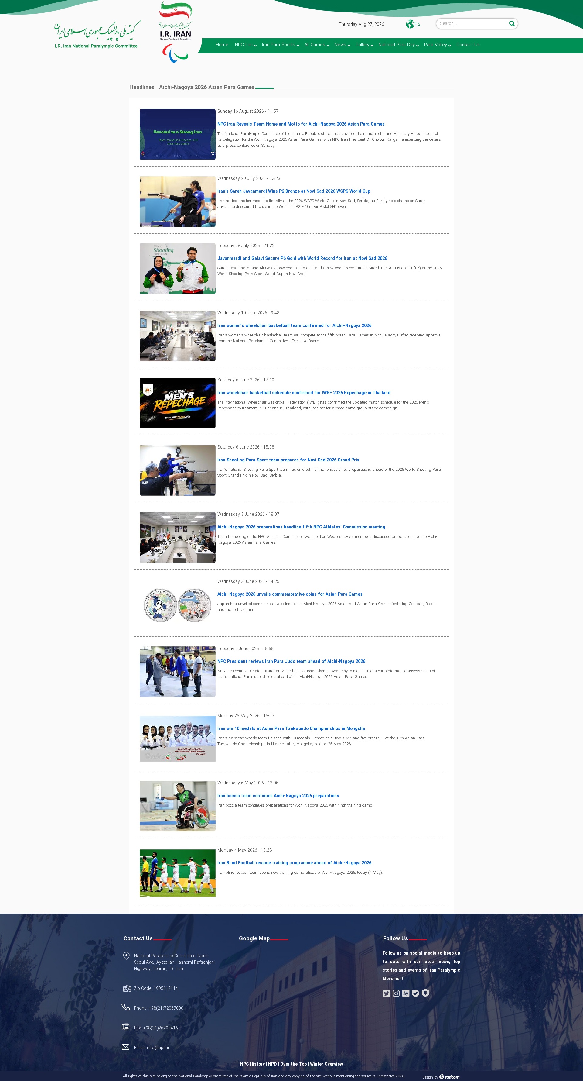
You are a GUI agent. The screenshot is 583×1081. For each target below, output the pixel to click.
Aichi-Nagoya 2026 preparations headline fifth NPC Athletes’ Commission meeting (301, 527)
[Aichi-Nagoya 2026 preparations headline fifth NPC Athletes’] (178, 537)
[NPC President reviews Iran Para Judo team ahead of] (178, 671)
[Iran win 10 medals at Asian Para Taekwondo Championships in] (178, 738)
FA (417, 25)
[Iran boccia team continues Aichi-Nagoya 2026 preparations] (178, 805)
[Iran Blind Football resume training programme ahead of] (178, 872)
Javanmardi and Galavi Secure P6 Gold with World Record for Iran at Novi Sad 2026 (302, 258)
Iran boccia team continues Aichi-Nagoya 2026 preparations (278, 796)
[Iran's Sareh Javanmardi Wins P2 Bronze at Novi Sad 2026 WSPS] (178, 201)
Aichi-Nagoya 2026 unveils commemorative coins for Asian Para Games (290, 594)
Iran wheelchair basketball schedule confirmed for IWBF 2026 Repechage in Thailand (303, 393)
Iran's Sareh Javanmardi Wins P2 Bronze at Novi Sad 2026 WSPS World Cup (293, 191)
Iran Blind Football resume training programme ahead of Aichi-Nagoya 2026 (294, 863)
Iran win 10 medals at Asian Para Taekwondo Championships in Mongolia (291, 728)
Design (427, 1077)
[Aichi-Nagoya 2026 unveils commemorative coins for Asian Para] (178, 604)
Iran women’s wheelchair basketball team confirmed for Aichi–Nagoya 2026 (294, 325)
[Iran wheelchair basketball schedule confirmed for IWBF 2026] (178, 402)
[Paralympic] (71, 34)
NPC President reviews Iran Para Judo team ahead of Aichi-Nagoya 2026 (291, 661)
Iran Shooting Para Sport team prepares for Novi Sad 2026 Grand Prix (288, 460)
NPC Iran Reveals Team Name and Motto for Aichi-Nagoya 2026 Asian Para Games (301, 124)
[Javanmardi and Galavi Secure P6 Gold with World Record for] (178, 268)
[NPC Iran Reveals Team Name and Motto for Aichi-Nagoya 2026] (178, 134)
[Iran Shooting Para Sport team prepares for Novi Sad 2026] (178, 469)
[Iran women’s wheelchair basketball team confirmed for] (178, 335)
